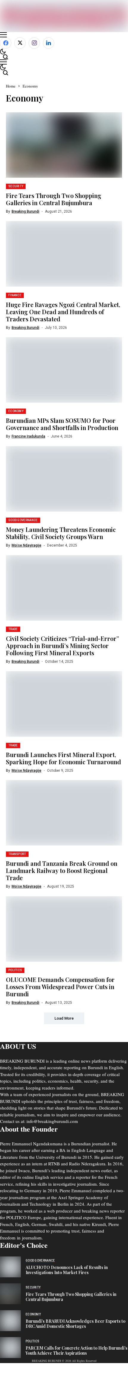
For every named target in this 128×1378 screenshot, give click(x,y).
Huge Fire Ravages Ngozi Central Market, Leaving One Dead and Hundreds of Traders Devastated (63, 311)
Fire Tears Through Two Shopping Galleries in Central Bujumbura (53, 199)
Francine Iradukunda (28, 436)
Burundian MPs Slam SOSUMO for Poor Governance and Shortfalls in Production (62, 424)
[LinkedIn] (48, 43)
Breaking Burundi (25, 211)
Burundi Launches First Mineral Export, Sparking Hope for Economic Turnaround (63, 758)
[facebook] (5, 43)
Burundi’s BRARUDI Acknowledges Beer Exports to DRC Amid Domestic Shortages (75, 1323)
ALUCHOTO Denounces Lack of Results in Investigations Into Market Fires (67, 1270)
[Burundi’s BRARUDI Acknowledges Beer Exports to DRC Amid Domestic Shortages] (10, 1320)
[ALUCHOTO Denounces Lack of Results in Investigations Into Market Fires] (10, 1266)
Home (10, 86)
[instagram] (34, 43)
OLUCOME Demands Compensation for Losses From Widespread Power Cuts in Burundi (60, 986)
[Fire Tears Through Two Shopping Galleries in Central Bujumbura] (10, 1293)
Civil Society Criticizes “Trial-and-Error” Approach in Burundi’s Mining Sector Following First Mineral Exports (62, 645)
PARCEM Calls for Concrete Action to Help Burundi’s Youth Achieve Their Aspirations (76, 1350)
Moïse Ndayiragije (26, 545)
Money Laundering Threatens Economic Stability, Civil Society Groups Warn (61, 533)
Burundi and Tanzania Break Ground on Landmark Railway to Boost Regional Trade (61, 870)
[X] (20, 43)
